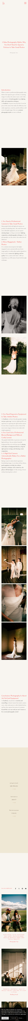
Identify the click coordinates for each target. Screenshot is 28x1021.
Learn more (23, 1014)
